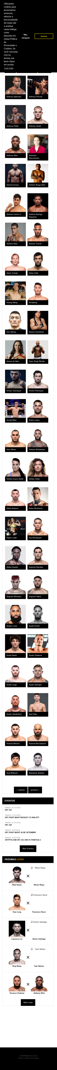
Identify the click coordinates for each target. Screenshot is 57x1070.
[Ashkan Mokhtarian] (37, 437)
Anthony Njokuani (13, 97)
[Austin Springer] (37, 673)
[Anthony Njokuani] (15, 85)
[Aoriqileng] (37, 290)
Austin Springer (35, 685)
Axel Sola (33, 714)
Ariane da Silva (12, 361)
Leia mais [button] (8, 68)
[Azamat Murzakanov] (37, 732)
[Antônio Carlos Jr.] (15, 202)
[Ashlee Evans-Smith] (15, 467)
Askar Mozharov (36, 508)
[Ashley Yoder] (37, 467)
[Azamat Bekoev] (15, 732)
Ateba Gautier (12, 567)
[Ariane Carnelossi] (37, 320)
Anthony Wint (12, 155)
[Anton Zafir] (37, 261)
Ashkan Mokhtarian (37, 450)
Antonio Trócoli (35, 244)
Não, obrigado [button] (26, 36)
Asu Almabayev (35, 538)
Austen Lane (11, 626)
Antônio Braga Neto (37, 185)
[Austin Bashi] (15, 643)
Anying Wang (11, 303)
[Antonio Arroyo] (15, 173)
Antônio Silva (11, 244)
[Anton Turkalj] (15, 261)
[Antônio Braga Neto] (37, 173)
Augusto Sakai (35, 597)
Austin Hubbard (35, 655)
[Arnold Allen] (15, 408)
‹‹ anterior (21, 790)
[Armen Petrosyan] (37, 379)
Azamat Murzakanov (37, 744)
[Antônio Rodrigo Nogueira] (37, 202)
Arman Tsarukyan (13, 391)
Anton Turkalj (11, 273)
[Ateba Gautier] (15, 555)
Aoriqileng (33, 303)
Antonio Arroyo (12, 185)
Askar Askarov (12, 508)
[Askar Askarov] (15, 496)
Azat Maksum (12, 773)
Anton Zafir (33, 273)
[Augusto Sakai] (37, 584)
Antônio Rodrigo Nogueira (35, 215)
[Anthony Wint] (15, 143)
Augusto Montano (13, 597)
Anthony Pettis (12, 126)
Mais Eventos (28, 848)
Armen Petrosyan (36, 391)
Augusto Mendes (36, 567)
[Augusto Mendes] (37, 555)
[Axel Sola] (37, 702)
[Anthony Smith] (37, 114)
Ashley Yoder (34, 479)
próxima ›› (35, 790)
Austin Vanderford (13, 714)
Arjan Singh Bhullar (37, 361)
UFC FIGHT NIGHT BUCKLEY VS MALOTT (22, 817)
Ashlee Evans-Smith (14, 479)
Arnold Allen (11, 420)
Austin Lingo (11, 685)
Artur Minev (11, 450)
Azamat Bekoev (13, 744)
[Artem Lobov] (37, 408)
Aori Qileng (11, 332)
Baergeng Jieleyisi (36, 773)
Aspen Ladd (11, 538)
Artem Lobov (34, 420)
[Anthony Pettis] (15, 114)
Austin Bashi (11, 655)
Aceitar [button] (44, 36)
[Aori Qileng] (15, 320)
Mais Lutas (28, 1002)
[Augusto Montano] (15, 584)
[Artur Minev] (15, 437)
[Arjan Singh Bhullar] (37, 349)
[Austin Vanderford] (15, 702)
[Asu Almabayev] (37, 526)
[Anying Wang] (15, 290)
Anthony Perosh (35, 97)
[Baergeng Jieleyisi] (37, 761)
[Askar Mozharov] (37, 496)
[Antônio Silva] (15, 232)
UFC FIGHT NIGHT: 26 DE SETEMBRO (20, 832)
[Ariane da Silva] (15, 349)
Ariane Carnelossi (36, 332)
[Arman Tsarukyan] (15, 379)
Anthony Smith (35, 126)
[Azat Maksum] (15, 761)
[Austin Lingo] (15, 673)
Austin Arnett (34, 626)
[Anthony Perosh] (37, 85)
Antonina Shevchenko (34, 156)
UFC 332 (8, 825)
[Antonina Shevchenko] (37, 143)
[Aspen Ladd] (15, 526)
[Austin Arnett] (37, 614)
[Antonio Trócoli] (37, 232)
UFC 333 (8, 810)
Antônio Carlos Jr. (13, 214)
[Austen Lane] (15, 614)
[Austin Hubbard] (37, 643)
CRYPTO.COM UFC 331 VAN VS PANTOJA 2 (23, 840)
